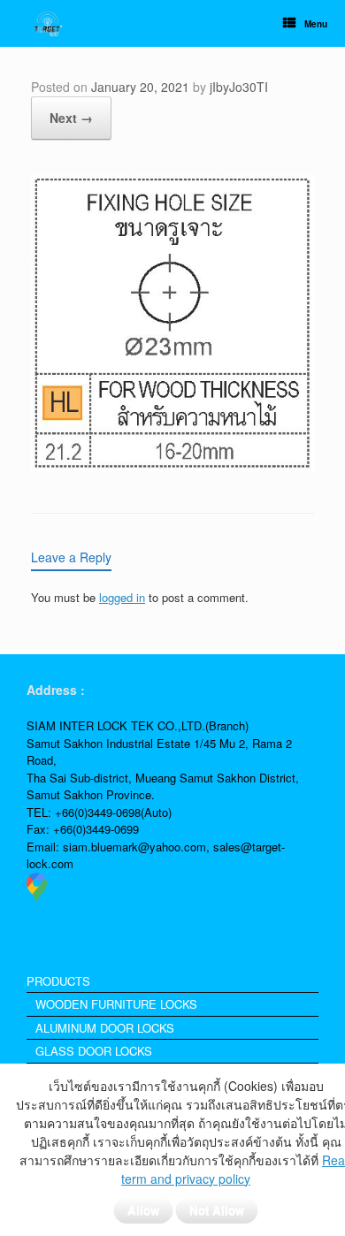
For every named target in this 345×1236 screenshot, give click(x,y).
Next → (71, 117)
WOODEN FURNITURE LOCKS (116, 1004)
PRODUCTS (58, 981)
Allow (143, 1210)
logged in (122, 597)
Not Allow (216, 1210)
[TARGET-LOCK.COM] (48, 23)
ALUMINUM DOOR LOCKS (104, 1027)
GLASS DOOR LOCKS (93, 1050)
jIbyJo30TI (239, 86)
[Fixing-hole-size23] (172, 466)
